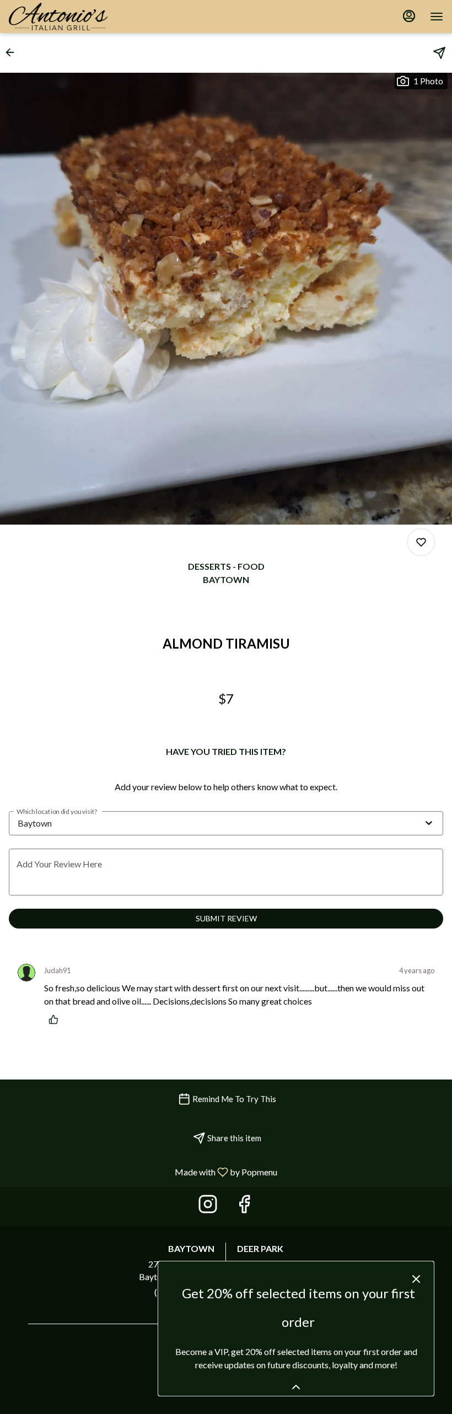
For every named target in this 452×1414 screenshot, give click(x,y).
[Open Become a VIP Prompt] (296, 1387)
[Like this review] (56, 1019)
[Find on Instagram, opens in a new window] (208, 1206)
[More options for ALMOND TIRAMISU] (421, 542)
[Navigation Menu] (436, 16)
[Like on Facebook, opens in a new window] (244, 1206)
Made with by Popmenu (142, 1171)
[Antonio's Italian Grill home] (67, 16)
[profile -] (409, 16)
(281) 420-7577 (184, 1292)
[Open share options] (439, 53)
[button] (13, 52)
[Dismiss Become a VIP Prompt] (416, 1279)
